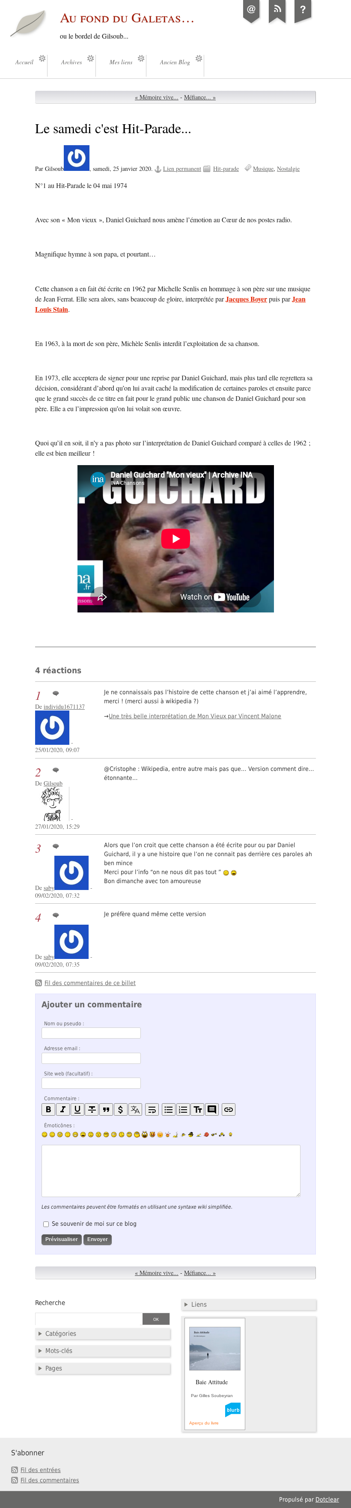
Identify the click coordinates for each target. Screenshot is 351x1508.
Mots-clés (58, 1351)
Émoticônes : (59, 1126)
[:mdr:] (145, 1134)
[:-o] (114, 1135)
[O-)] (129, 1135)
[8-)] (106, 1135)
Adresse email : (62, 1048)
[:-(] (91, 1135)
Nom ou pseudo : (64, 1024)
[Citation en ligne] (106, 1109)
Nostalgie (288, 168)
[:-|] (68, 1135)
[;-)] (52, 1135)
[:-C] (98, 1135)
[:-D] (83, 1135)
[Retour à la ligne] (152, 1109)
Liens (199, 1304)
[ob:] (175, 1135)
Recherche (50, 1303)
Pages (53, 1368)
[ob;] (168, 1135)
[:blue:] (191, 1135)
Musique (263, 168)
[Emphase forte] (48, 1109)
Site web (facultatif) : (68, 1074)
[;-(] (122, 1135)
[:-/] (60, 1135)
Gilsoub (53, 783)
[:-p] (160, 1135)
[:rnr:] (214, 1134)
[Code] (121, 1109)
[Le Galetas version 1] (303, 23)
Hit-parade (226, 168)
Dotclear (327, 1499)
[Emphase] (63, 1109)
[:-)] (45, 1135)
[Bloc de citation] (212, 1109)
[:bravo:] (229, 1134)
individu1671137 (64, 706)
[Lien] (228, 1109)
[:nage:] (199, 1134)
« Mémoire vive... (156, 97)
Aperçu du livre (204, 1423)
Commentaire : (62, 1099)
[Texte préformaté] (197, 1109)
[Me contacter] (251, 23)
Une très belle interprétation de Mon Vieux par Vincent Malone (195, 716)
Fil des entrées (41, 1469)
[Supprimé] (91, 1109)
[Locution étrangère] (135, 1109)
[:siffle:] (137, 1134)
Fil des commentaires (50, 1480)
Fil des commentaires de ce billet (90, 982)
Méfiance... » (200, 97)
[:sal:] (222, 1134)
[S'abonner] (277, 23)
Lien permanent (182, 168)
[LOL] (75, 1135)
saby (49, 888)
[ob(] (206, 1134)
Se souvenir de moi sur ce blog (94, 1223)
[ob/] (183, 1135)
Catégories (60, 1334)
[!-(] (152, 1135)
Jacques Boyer (246, 299)
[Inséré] (77, 1109)
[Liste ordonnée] (183, 1109)
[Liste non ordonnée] (169, 1109)
